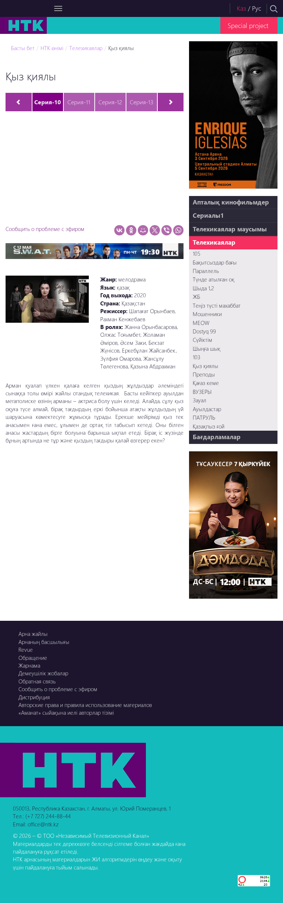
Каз (241, 8)
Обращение (32, 657)
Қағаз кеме (206, 382)
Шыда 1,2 (203, 288)
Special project (248, 25)
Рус (256, 8)
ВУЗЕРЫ (202, 391)
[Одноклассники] (131, 230)
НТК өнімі (52, 48)
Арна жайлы (33, 633)
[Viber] (166, 230)
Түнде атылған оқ (213, 279)
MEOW (201, 322)
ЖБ (196, 296)
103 (196, 357)
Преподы (204, 374)
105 (196, 253)
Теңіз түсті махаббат (217, 305)
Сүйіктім (202, 339)
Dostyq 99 (204, 331)
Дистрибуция (34, 697)
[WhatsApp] (178, 230)
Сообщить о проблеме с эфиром (45, 228)
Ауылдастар (207, 409)
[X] (155, 230)
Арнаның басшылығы (43, 641)
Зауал (199, 400)
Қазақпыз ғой (208, 426)
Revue (25, 649)
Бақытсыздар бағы (215, 262)
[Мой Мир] (143, 230)
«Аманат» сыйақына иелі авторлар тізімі (66, 712)
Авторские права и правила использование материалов (85, 704)
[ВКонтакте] (119, 230)
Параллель (206, 270)
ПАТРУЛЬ (204, 417)
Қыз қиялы (121, 48)
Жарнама (29, 665)
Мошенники (207, 314)
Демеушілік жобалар (43, 673)
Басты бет (23, 48)
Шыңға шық (206, 348)
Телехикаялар (85, 48)
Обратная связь (37, 681)
